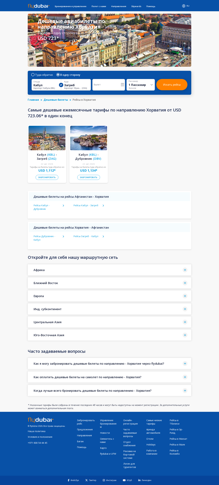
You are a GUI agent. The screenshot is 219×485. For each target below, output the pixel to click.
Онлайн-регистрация (130, 422)
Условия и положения (40, 436)
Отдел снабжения (129, 443)
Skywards (136, 6)
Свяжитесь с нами (107, 440)
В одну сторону (70, 75)
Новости (105, 432)
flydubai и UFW (108, 453)
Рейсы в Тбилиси (174, 422)
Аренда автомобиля (153, 431)
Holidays (151, 444)
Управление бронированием (108, 423)
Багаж (80, 441)
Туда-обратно (44, 75)
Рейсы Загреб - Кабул (85, 236)
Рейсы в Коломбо (175, 452)
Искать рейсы (172, 84)
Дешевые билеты (56, 100)
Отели (149, 438)
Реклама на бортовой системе (129, 454)
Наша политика (36, 431)
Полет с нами (99, 6)
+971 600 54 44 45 (37, 442)
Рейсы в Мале (177, 444)
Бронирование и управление (70, 6)
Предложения (85, 429)
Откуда (36, 82)
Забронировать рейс (86, 422)
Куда (66, 82)
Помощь (150, 6)
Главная (33, 100)
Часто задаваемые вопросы (130, 433)
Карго (103, 447)
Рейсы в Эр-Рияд (176, 431)
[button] (109, 269)
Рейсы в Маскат (178, 438)
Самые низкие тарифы (154, 422)
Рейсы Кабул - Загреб (85, 205)
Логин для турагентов (129, 465)
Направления (118, 6)
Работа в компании (151, 452)
